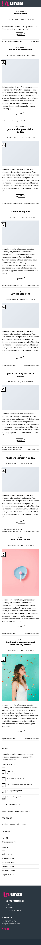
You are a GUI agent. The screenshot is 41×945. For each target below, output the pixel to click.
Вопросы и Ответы (13, 910)
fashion (9, 449)
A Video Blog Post (20, 293)
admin (32, 19)
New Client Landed (20, 539)
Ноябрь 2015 (7, 858)
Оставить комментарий (31, 121)
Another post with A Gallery (20, 457)
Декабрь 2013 (7, 870)
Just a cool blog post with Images (20, 374)
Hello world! (20, 13)
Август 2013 (6, 874)
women (18, 449)
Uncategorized (20, 11)
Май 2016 (5, 854)
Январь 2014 (7, 866)
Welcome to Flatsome (20, 49)
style (14, 449)
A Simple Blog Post (20, 211)
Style (20, 291)
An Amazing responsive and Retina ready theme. (20, 643)
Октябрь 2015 (7, 862)
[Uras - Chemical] (12, 3)
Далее (20, 34)
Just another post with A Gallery (20, 130)
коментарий (34, 41)
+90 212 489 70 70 (9, 921)
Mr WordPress (7, 811)
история (9, 907)
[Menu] (33, 3)
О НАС (8, 905)
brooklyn (4, 449)
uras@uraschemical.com (11, 924)
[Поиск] (38, 4)
